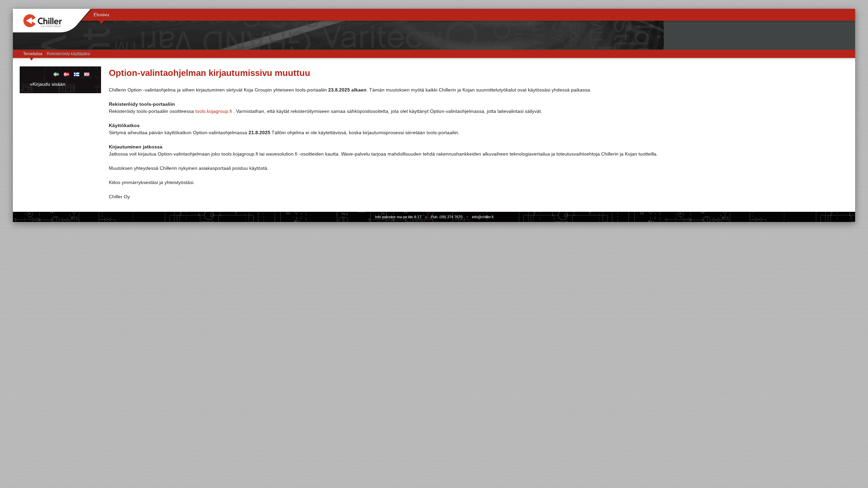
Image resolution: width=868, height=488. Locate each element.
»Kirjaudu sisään (47, 84)
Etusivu (101, 14)
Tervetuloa (32, 54)
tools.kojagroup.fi (213, 111)
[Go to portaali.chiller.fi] (52, 21)
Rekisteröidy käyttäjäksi (68, 54)
